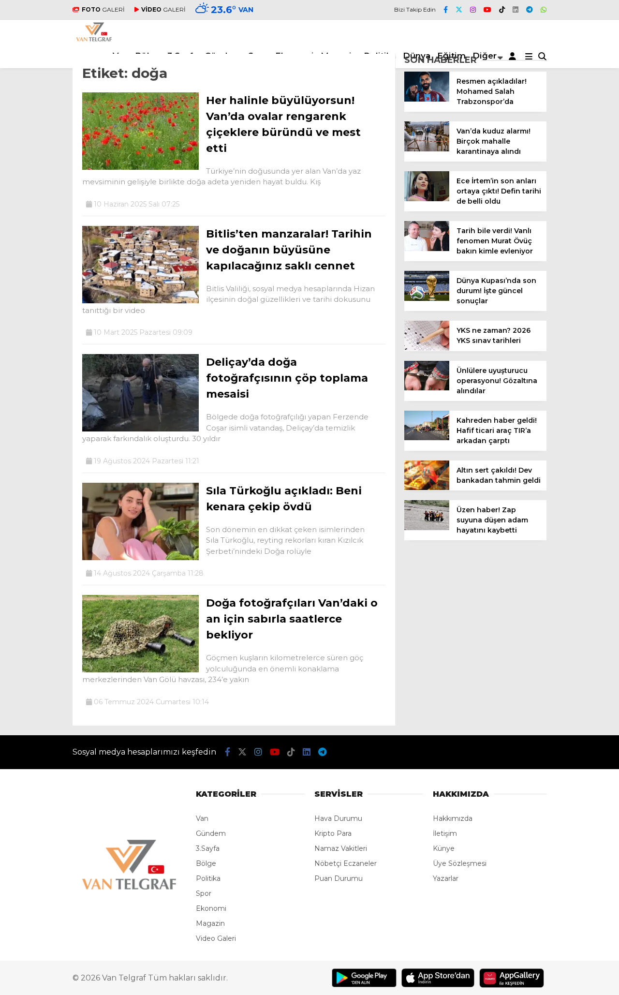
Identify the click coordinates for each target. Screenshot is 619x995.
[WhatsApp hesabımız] (543, 9)
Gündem (211, 833)
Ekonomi (211, 908)
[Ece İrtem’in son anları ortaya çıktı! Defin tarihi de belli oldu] (426, 198)
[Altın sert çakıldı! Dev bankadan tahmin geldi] (426, 487)
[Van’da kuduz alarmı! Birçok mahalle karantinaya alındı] (426, 149)
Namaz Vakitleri (340, 848)
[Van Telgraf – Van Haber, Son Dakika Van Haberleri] (94, 39)
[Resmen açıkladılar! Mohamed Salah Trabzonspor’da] (426, 99)
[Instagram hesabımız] (473, 9)
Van (202, 818)
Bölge (206, 863)
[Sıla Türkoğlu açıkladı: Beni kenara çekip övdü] (140, 557)
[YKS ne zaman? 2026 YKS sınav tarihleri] (426, 348)
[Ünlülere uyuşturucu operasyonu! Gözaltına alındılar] (426, 388)
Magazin (210, 923)
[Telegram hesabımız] (529, 9)
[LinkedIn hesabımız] (515, 9)
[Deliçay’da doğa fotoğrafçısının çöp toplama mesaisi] (140, 429)
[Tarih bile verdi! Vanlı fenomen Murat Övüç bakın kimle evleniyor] (426, 248)
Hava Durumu (338, 818)
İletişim (445, 833)
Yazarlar (445, 878)
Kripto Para (333, 833)
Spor (203, 893)
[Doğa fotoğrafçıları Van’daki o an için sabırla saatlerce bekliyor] (140, 670)
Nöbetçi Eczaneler (345, 863)
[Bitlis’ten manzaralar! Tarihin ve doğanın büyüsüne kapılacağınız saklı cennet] (140, 301)
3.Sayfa (208, 848)
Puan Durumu (338, 878)
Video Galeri (216, 938)
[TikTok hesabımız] (502, 9)
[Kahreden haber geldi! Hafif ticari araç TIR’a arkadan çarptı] (426, 437)
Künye (444, 848)
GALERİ (103, 9)
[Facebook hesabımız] (445, 9)
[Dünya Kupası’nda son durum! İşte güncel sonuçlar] (426, 298)
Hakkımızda (452, 818)
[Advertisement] (585, 344)
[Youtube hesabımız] (487, 9)
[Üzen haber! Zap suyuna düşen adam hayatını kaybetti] (426, 527)
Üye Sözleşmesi (459, 863)
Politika (208, 878)
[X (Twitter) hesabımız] (459, 9)
